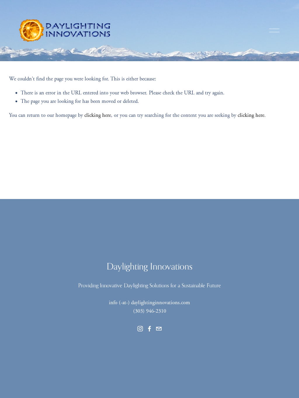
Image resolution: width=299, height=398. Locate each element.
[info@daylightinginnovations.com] (159, 329)
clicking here (97, 115)
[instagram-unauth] (140, 329)
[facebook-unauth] (149, 329)
